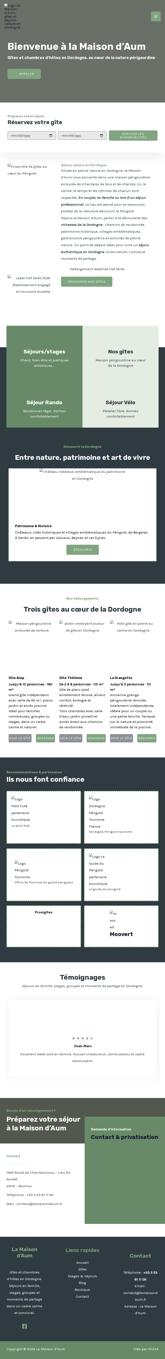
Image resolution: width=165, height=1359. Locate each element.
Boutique (82, 1289)
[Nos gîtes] (120, 339)
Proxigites (44, 912)
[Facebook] (24, 1326)
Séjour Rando (44, 402)
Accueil (82, 1262)
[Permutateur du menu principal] (156, 16)
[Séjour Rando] (44, 390)
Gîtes (82, 1269)
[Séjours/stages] (44, 339)
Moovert (121, 934)
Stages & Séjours (82, 1276)
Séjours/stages (44, 351)
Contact (82, 1296)
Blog (82, 1283)
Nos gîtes (120, 351)
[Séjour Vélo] (120, 390)
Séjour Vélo (120, 402)
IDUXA (153, 1349)
